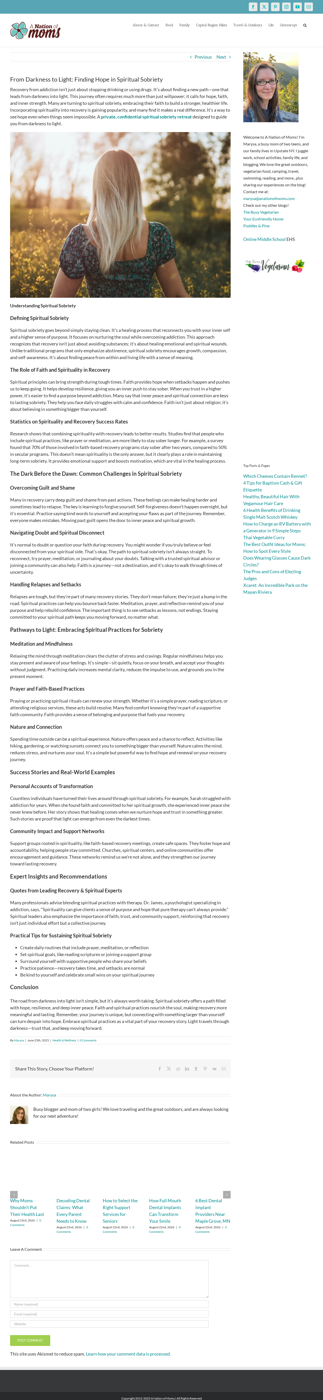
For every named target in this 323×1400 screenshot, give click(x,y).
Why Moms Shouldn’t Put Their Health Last (27, 1207)
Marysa (19, 1040)
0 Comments (88, 1040)
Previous (203, 57)
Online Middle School (264, 239)
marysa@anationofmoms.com (269, 198)
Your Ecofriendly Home (263, 218)
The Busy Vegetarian (261, 212)
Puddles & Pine (256, 225)
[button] (305, 25)
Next (221, 57)
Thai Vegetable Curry (264, 537)
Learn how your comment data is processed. (128, 1354)
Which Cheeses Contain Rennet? (275, 476)
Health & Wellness (64, 1040)
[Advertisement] (278, 376)
